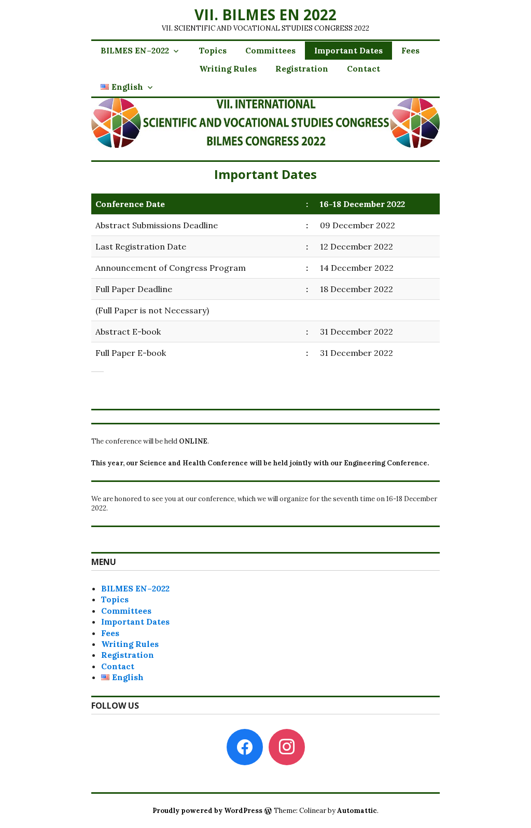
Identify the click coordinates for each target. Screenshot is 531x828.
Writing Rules (228, 68)
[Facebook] (245, 746)
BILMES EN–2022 (135, 50)
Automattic (357, 810)
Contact (363, 68)
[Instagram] (287, 746)
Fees (410, 50)
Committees (270, 50)
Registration (301, 68)
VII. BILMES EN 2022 (265, 14)
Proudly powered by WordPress (207, 810)
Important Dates (348, 50)
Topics (213, 50)
